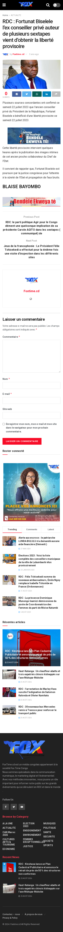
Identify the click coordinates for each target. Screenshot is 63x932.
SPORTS (48, 845)
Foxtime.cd (18, 54)
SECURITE (49, 836)
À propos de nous (33, 914)
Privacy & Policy (10, 918)
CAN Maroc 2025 (9, 833)
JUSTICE (28, 846)
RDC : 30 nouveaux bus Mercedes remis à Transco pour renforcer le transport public (37, 710)
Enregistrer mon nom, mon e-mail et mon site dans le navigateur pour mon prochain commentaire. (31, 428)
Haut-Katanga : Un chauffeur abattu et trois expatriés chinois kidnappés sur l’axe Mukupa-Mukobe (39, 674)
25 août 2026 (12, 662)
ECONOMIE (9, 849)
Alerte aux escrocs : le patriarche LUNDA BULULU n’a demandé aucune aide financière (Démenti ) (38, 541)
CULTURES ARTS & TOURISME (9, 842)
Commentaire (11, 336)
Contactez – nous (11, 914)
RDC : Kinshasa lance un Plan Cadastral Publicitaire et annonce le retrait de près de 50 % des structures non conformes (30, 654)
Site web (7, 409)
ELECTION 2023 (28, 825)
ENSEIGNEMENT (32, 830)
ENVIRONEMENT (32, 835)
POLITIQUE (49, 828)
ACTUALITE (16, 15)
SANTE (47, 832)
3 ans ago (34, 54)
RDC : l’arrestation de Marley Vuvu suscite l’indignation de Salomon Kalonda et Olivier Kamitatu (37, 692)
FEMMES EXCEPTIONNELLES (34, 840)
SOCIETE (48, 841)
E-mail (7, 393)
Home (5, 15)
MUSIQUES (49, 823)
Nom (6, 378)
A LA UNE (8, 823)
